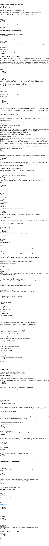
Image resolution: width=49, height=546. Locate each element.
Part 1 (41, 544)
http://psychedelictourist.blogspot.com (3, 504)
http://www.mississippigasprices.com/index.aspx (5, 124)
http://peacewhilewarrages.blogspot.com (4, 505)
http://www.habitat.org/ (3, 235)
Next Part (1, 541)
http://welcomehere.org (2, 188)
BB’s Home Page (33, 544)
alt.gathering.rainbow (38, 544)
